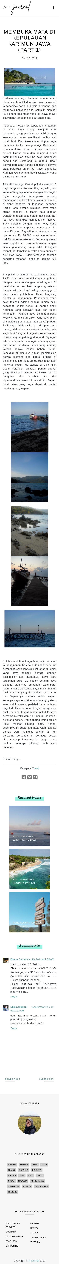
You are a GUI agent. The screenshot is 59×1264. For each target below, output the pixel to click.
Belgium (24, 1164)
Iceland (12, 1175)
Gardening (12, 1246)
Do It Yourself (14, 1236)
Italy (30, 1175)
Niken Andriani (18, 1007)
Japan (39, 1175)
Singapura (13, 1186)
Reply (13, 996)
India (22, 1175)
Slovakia (27, 1186)
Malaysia (22, 1181)
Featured (11, 1241)
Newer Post (12, 1079)
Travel (35, 768)
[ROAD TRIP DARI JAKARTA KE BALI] (29, 825)
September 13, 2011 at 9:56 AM (36, 959)
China (34, 1164)
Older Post (46, 1079)
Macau (11, 1181)
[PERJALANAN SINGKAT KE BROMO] (29, 911)
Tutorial (35, 1242)
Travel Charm (38, 1237)
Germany (23, 1170)
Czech (44, 1164)
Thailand (12, 1192)
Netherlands (37, 1181)
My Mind (34, 1223)
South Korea (41, 1186)
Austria (12, 1164)
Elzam (14, 959)
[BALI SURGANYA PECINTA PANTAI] (29, 868)
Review (34, 1228)
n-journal (34, 1260)
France (11, 1170)
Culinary (11, 1232)
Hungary (37, 1170)
